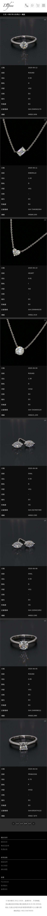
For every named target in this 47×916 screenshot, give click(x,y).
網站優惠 (4, 869)
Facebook (5, 882)
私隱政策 (4, 849)
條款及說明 (5, 846)
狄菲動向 (4, 885)
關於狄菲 (4, 842)
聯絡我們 (4, 862)
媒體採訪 (4, 889)
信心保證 (4, 865)
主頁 (4, 14)
